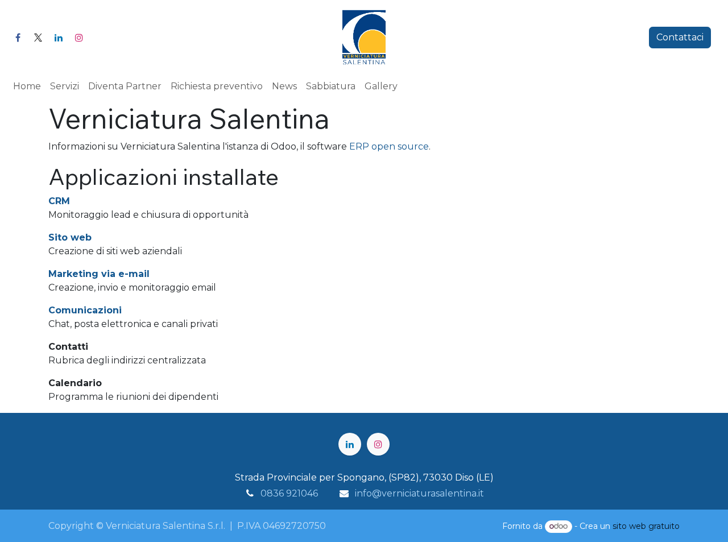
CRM (59, 201)
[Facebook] (18, 37)
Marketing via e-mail (99, 273)
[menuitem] (27, 86)
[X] (38, 37)
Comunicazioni (85, 310)
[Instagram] (79, 37)
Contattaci (680, 37)
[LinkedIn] (58, 37)
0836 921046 (289, 493)
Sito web (70, 237)
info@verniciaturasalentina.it (419, 493)
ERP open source (389, 146)
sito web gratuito (646, 526)
